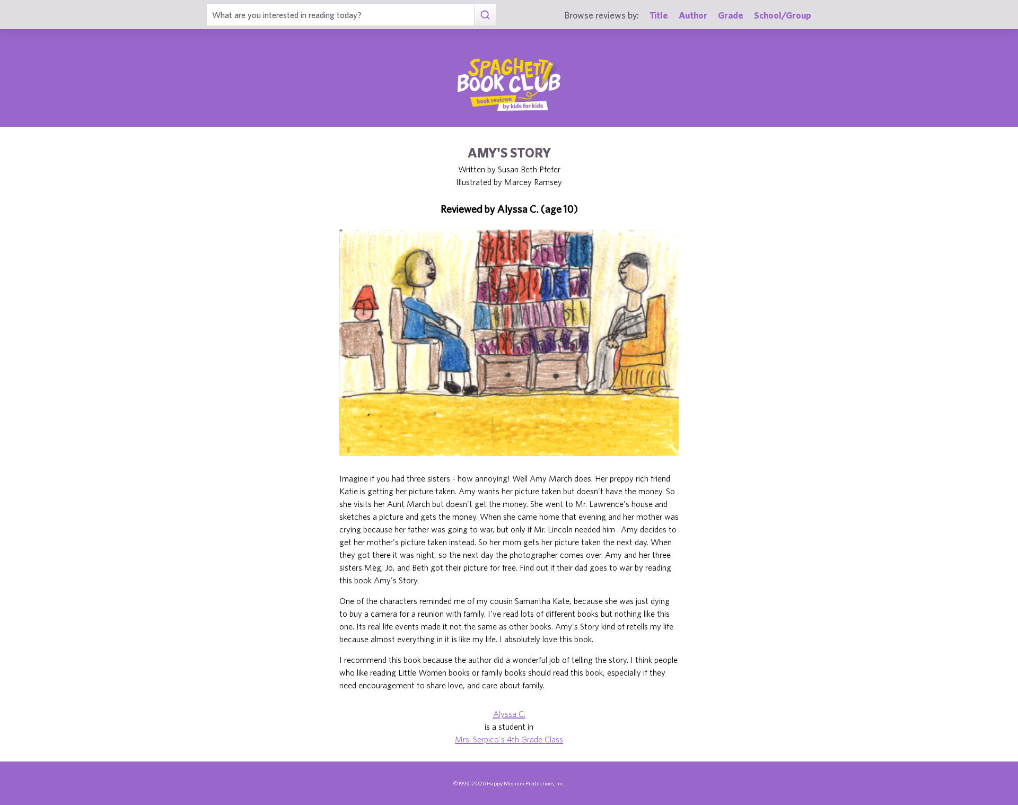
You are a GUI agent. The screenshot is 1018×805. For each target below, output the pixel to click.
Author (693, 15)
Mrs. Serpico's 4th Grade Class (509, 739)
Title (659, 15)
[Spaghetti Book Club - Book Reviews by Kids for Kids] (509, 84)
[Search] (485, 14)
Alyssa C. (509, 714)
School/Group (782, 15)
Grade (730, 15)
